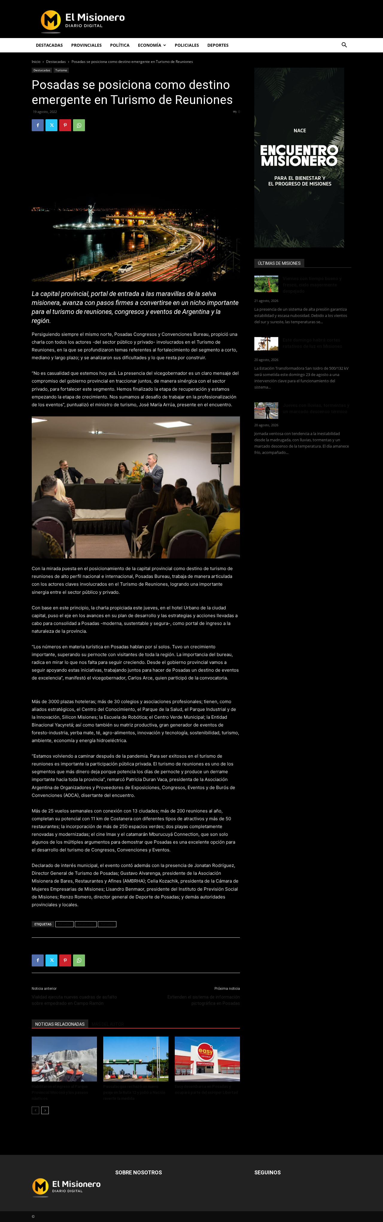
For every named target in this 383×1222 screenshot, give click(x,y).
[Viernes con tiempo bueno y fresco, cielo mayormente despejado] (266, 284)
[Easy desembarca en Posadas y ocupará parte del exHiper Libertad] (207, 1059)
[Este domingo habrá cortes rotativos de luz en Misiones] (266, 344)
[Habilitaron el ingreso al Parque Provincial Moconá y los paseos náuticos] (64, 1059)
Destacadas (56, 61)
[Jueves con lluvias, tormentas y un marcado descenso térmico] (266, 410)
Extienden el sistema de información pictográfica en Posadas (204, 1000)
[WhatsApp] (79, 125)
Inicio (36, 61)
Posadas (64, 924)
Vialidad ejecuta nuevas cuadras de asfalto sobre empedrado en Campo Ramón (74, 1000)
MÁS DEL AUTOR (108, 1024)
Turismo (61, 70)
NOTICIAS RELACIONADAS (60, 1024)
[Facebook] (38, 125)
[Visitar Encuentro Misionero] (302, 157)
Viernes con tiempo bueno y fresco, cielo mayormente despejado (312, 285)
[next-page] (45, 1110)
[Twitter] (51, 125)
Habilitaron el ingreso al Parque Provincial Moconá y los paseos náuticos (60, 1092)
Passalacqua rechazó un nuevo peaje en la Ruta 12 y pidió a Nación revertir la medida (134, 1092)
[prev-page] (35, 1110)
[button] (344, 46)
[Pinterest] (65, 125)
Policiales (187, 45)
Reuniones (85, 924)
